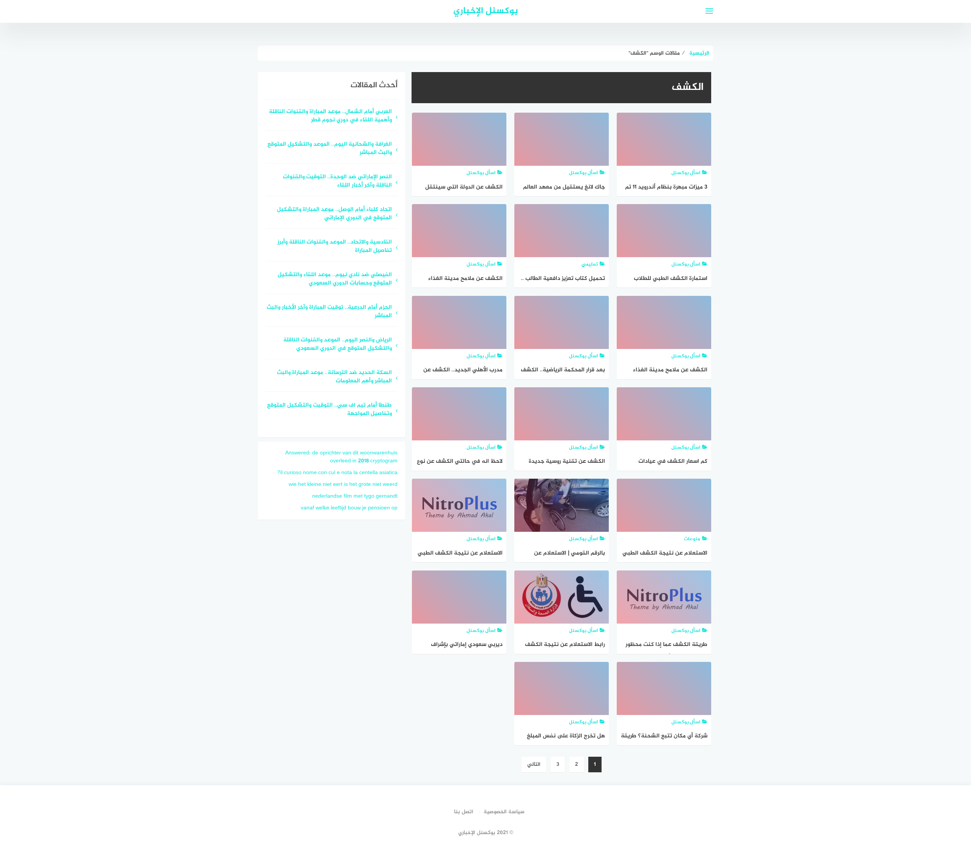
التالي (533, 764)
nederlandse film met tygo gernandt (355, 496)
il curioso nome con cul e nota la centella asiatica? (337, 472)
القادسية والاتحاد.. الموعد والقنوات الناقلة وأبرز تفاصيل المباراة (334, 247)
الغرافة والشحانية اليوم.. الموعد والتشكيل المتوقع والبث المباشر (329, 149)
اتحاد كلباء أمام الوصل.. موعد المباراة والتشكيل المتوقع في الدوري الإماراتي (334, 214)
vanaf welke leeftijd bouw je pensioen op (349, 508)
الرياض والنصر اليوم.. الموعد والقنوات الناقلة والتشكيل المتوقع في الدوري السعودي (337, 345)
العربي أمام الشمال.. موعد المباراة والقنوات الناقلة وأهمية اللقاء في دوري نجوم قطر (330, 116)
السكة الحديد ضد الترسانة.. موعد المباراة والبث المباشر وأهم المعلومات (334, 377)
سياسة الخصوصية (504, 812)
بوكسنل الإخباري (485, 11)
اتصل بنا (463, 812)
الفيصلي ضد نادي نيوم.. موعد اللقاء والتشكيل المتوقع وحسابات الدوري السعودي (335, 279)
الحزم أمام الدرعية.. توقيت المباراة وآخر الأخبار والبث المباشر (329, 312)
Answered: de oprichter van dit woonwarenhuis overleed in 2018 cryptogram (341, 457)
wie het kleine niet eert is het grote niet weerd (343, 484)
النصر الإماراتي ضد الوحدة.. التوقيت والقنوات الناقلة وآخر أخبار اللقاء (337, 181)
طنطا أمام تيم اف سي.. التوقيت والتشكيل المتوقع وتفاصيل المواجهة (329, 410)
